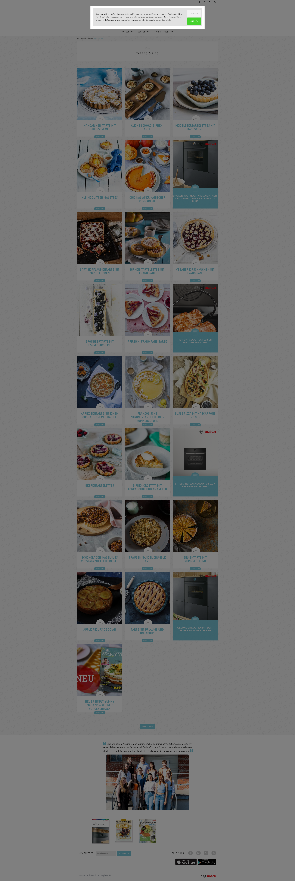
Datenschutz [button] (166, 20)
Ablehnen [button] (194, 13)
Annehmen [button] (194, 21)
